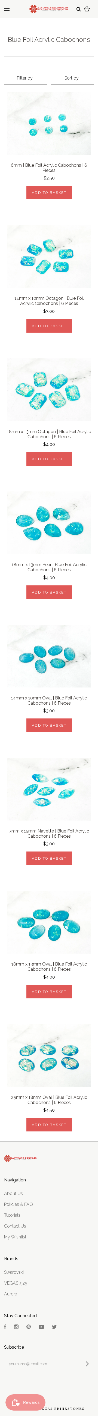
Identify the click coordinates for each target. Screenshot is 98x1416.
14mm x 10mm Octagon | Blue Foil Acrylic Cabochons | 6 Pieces (49, 301)
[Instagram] (16, 1327)
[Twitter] (54, 1327)
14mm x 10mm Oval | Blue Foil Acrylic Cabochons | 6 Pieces (49, 700)
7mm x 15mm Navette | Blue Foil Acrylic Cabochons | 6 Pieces (49, 833)
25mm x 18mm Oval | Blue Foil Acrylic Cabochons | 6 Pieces (49, 1100)
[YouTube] (41, 1327)
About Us (13, 1193)
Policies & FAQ (18, 1204)
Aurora (10, 1294)
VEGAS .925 (15, 1283)
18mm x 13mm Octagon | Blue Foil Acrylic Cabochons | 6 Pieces (49, 434)
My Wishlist (15, 1237)
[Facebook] (5, 1327)
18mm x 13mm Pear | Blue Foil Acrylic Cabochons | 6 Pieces (49, 567)
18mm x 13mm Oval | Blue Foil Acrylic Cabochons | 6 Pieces (49, 966)
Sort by (72, 78)
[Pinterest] (28, 1327)
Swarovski (14, 1272)
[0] (87, 8)
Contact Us (15, 1226)
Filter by (25, 78)
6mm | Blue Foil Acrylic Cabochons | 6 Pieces (49, 168)
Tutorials (12, 1215)
